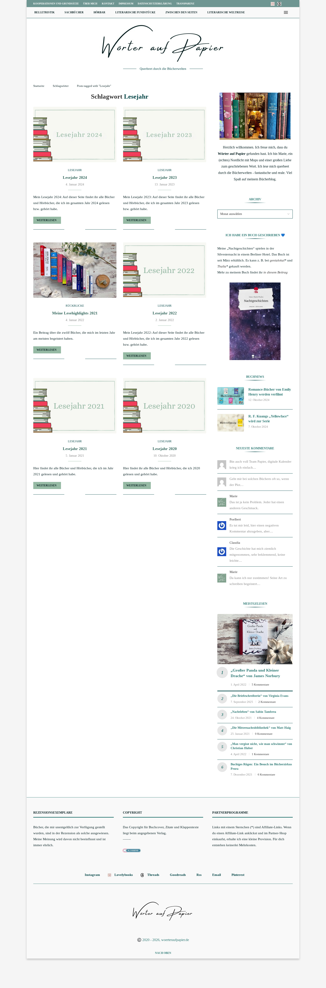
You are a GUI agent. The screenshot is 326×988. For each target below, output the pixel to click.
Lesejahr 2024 (75, 177)
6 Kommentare (266, 774)
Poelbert (235, 519)
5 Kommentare (260, 684)
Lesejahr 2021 (75, 448)
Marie (234, 496)
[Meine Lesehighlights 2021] (74, 270)
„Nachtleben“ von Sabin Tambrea (253, 711)
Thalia (221, 266)
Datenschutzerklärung (155, 3)
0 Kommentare (264, 733)
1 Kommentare (260, 754)
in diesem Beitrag (275, 272)
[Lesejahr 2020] (164, 405)
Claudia (235, 542)
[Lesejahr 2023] (164, 134)
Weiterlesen (47, 220)
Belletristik (44, 12)
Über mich (90, 3)
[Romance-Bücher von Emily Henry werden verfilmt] (230, 396)
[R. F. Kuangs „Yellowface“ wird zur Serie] (230, 423)
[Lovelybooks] (273, 3)
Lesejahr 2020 (165, 448)
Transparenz (185, 3)
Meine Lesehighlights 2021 (75, 313)
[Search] (293, 12)
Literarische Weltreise (226, 12)
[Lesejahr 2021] (74, 405)
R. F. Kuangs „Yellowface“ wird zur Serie (268, 418)
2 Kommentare (267, 701)
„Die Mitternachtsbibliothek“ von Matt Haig (261, 727)
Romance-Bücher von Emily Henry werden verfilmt (269, 392)
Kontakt (108, 3)
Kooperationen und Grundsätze (56, 3)
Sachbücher (74, 12)
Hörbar (99, 12)
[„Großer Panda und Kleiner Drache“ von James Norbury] (255, 639)
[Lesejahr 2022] (164, 270)
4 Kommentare (266, 717)
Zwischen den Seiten (181, 12)
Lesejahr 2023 (165, 177)
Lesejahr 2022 (165, 313)
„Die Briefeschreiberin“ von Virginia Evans (259, 696)
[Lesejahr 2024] (74, 134)
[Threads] (279, 3)
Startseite (38, 86)
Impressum (126, 3)
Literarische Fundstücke (135, 12)
